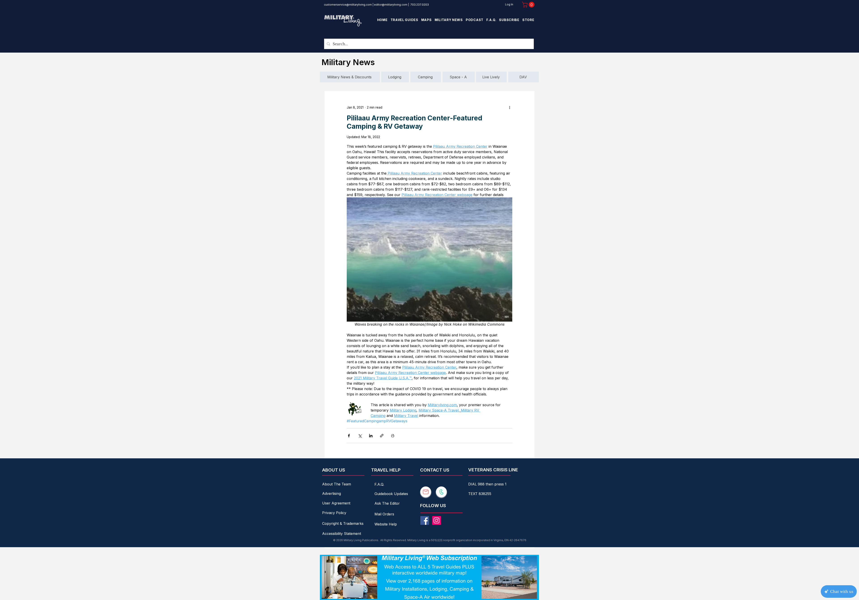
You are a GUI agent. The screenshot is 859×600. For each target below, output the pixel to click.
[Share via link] (382, 435)
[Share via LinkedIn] (371, 435)
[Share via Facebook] (349, 435)
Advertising (331, 493)
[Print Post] (393, 435)
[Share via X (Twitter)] (360, 435)
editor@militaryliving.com (390, 4)
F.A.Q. (379, 484)
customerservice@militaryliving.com (348, 4)
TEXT (473, 493)
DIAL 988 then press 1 (487, 484)
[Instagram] (436, 520)
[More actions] (509, 107)
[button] (529, 4)
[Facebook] (424, 520)
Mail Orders (384, 514)
